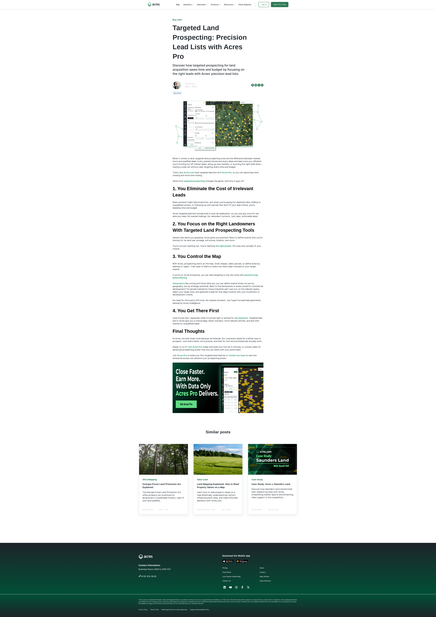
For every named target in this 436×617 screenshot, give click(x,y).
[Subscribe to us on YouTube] (230, 587)
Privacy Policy (143, 609)
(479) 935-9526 (148, 576)
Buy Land (177, 93)
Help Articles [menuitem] (264, 576)
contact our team (237, 355)
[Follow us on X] (248, 587)
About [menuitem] (262, 568)
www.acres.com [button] (194, 600)
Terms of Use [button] (173, 603)
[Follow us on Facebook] (242, 587)
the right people (223, 246)
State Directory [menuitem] (265, 581)
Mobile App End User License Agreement (174, 609)
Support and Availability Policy (199, 609)
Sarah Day (190, 83)
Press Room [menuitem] (226, 572)
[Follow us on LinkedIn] (224, 587)
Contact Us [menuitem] (226, 581)
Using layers (179, 283)
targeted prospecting (194, 181)
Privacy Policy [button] (161, 603)
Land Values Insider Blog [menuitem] (231, 576)
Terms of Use (154, 609)
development (241, 318)
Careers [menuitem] (262, 572)
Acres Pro (227, 172)
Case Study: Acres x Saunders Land (270, 484)
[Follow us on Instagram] (236, 587)
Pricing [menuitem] (224, 568)
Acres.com (189, 172)
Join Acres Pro (195, 347)
